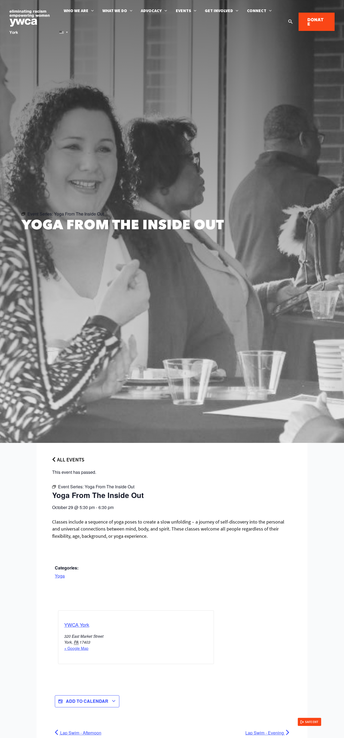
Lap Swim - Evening (265, 733)
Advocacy (151, 11)
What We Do (114, 11)
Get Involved (219, 11)
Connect (256, 11)
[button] (91, 11)
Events (183, 11)
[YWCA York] (29, 21)
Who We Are (76, 11)
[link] (309, 722)
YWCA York (76, 624)
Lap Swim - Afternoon (80, 733)
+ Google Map (76, 648)
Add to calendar (87, 701)
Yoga (60, 576)
